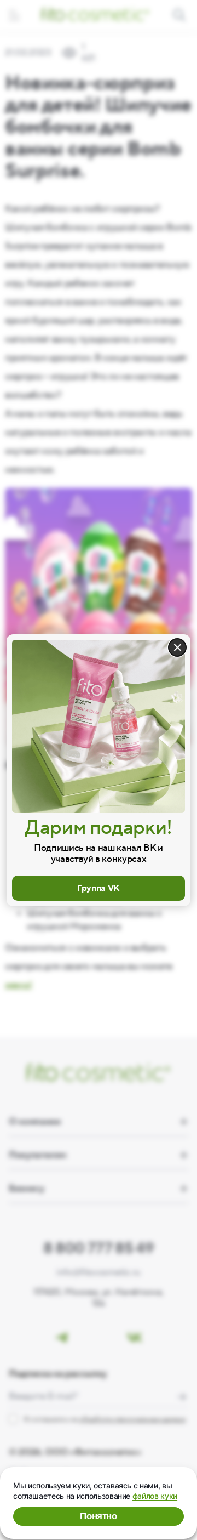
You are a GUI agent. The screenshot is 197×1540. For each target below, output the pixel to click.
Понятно (98, 1516)
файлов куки (154, 1496)
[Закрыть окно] (177, 647)
